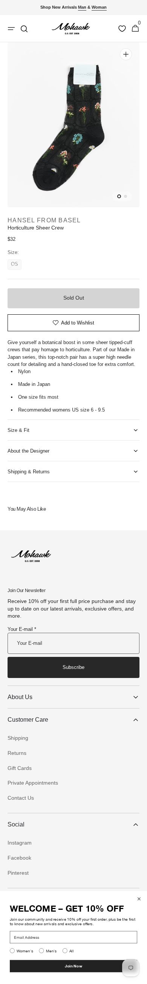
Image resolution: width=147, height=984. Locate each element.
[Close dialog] (139, 899)
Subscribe (73, 667)
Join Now (73, 966)
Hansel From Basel (44, 220)
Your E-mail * (22, 629)
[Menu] (11, 28)
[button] (135, 28)
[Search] (24, 28)
